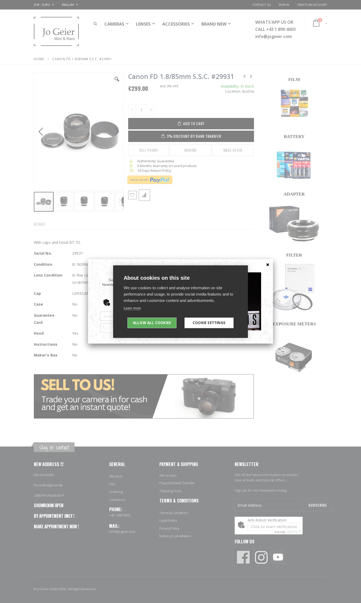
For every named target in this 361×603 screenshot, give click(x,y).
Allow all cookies (152, 322)
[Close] (267, 264)
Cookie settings (209, 322)
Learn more (132, 308)
